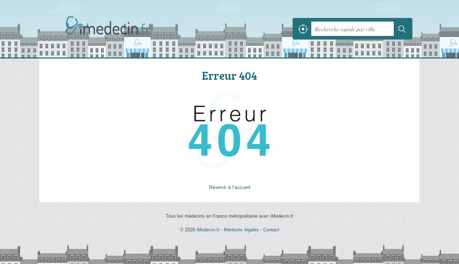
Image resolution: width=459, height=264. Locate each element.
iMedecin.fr (125, 28)
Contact (271, 229)
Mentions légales (241, 229)
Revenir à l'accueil (229, 187)
